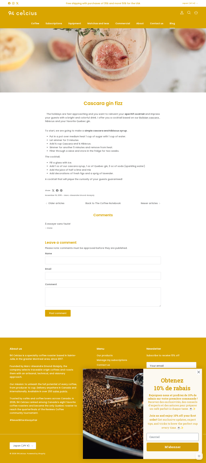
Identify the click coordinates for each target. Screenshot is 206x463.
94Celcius (21, 453)
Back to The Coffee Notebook (103, 203)
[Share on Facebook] (57, 190)
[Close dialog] (198, 372)
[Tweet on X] (53, 190)
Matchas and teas (98, 23)
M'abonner (173, 447)
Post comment (57, 313)
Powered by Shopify (36, 453)
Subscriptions (54, 23)
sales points (60, 391)
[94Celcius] (22, 13)
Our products (105, 355)
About (140, 23)
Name (48, 253)
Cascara (67, 143)
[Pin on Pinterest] (61, 190)
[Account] (181, 13)
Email (48, 269)
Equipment (74, 23)
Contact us (156, 23)
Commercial (122, 23)
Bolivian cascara (149, 117)
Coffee (35, 23)
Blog (172, 23)
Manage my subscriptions (112, 360)
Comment (51, 284)
